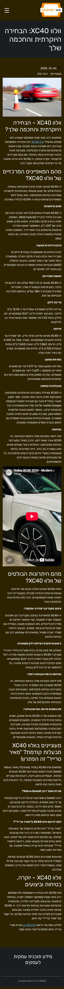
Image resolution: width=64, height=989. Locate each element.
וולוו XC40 (38, 142)
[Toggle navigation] (7, 10)
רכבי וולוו (42, 73)
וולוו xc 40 (29, 925)
